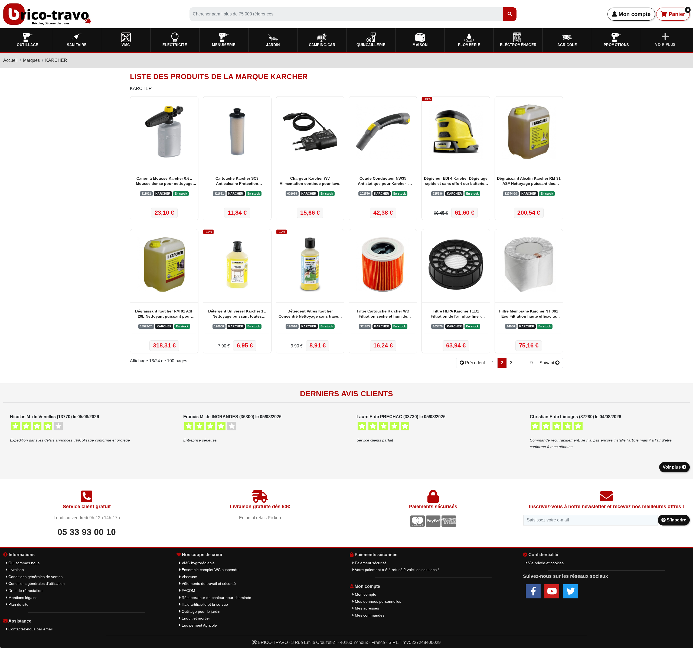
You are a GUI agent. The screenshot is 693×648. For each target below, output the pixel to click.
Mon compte (633, 14)
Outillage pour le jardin (200, 611)
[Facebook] (533, 591)
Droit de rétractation (25, 590)
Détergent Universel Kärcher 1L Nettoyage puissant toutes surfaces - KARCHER (237, 314)
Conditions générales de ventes (35, 577)
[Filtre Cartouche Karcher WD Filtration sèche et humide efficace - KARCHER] (383, 264)
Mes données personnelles (377, 601)
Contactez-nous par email (30, 629)
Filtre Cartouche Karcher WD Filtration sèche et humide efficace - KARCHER (383, 314)
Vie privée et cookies (545, 563)
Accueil (10, 60)
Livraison (15, 570)
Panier (678, 12)
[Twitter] (570, 591)
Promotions (616, 45)
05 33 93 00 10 (86, 532)
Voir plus (672, 467)
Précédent (474, 362)
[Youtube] (551, 591)
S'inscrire (676, 520)
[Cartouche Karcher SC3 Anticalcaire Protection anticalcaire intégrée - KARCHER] (237, 131)
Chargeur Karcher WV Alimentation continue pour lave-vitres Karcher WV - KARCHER (310, 181)
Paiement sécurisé (370, 563)
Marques (31, 60)
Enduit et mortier (195, 618)
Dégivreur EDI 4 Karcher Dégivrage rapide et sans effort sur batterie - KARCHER (456, 181)
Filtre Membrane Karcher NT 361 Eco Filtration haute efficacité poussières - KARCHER (528, 314)
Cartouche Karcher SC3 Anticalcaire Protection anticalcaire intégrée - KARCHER (237, 181)
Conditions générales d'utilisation (36, 583)
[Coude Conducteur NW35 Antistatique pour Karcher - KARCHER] (383, 131)
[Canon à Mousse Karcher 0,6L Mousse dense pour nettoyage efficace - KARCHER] (164, 131)
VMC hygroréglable (198, 563)
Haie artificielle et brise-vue (204, 604)
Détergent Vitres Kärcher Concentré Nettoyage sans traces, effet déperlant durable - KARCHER (310, 314)
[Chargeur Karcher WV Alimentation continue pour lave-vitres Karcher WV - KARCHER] (310, 131)
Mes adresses (366, 608)
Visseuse (189, 577)
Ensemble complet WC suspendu (209, 570)
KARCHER (56, 60)
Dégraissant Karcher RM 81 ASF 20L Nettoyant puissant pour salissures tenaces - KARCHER (164, 314)
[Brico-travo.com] (47, 13)
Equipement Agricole (199, 625)
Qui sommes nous (23, 563)
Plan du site (17, 604)
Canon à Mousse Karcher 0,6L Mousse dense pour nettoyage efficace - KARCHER (164, 181)
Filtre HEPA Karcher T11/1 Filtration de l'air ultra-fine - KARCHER (456, 314)
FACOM (188, 590)
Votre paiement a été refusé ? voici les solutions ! (396, 570)
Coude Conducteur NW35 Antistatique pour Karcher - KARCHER (383, 181)
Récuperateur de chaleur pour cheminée (216, 597)
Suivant (547, 362)
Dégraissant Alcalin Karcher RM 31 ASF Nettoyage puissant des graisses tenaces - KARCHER (529, 181)
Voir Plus (665, 45)
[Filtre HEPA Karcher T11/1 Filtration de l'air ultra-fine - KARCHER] (456, 264)
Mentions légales (22, 597)
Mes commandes (369, 615)
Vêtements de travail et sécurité (208, 583)
